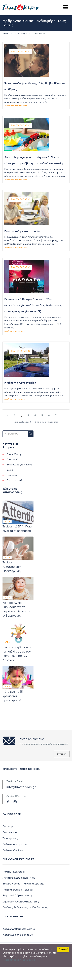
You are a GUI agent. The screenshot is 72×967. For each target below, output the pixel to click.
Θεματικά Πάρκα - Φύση (17, 895)
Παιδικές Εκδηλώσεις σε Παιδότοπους (25, 907)
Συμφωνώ (63, 949)
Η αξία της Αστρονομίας (20, 382)
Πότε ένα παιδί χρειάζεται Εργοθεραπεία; (13, 696)
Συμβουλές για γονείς (19, 464)
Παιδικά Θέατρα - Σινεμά (18, 889)
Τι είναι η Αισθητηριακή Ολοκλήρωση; (12, 567)
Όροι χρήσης (10, 838)
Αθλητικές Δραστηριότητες (19, 877)
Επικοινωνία (10, 832)
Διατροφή (12, 459)
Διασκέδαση (14, 454)
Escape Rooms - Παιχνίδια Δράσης (23, 883)
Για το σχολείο (20, 51)
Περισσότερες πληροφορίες (19, 959)
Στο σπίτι (12, 475)
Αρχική (5, 34)
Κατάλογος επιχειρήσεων (18, 934)
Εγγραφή (61, 754)
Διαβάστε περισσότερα (15, 106)
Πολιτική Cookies (13, 850)
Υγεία (10, 469)
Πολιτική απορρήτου (15, 844)
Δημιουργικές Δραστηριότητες (21, 901)
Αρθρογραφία (20, 34)
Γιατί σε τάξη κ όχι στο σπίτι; (22, 231)
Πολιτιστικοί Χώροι (14, 871)
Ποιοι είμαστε (11, 826)
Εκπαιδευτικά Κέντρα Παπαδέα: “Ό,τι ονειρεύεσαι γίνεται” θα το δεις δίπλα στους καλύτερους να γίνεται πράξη (33, 305)
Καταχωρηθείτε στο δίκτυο (19, 929)
